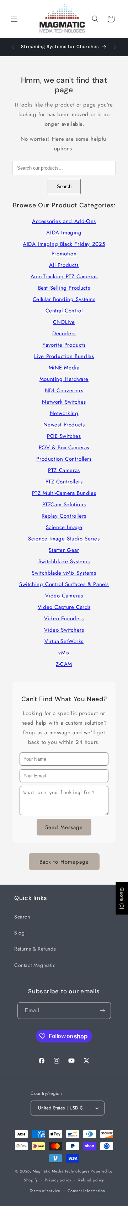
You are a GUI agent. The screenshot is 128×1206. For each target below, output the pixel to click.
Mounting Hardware (64, 379)
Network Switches (64, 402)
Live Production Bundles (64, 356)
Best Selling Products (64, 288)
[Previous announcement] (13, 47)
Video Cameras (64, 596)
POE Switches (64, 436)
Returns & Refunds (35, 948)
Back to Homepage (64, 862)
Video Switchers (64, 630)
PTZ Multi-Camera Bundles (64, 493)
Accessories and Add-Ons (64, 221)
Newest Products (64, 425)
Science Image (64, 527)
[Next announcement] (115, 47)
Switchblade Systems (64, 561)
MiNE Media (64, 368)
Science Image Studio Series (64, 539)
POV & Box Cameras (64, 447)
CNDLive (64, 322)
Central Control (64, 311)
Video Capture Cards (64, 607)
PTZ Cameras (64, 470)
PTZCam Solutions (64, 504)
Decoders (64, 333)
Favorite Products (63, 345)
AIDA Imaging (63, 233)
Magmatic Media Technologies (61, 1171)
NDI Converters (64, 390)
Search (64, 186)
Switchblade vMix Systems (64, 573)
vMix (63, 653)
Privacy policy (58, 1180)
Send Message (64, 827)
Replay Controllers (64, 516)
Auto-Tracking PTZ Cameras (64, 276)
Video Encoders (64, 618)
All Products (64, 265)
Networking (64, 413)
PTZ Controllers (64, 482)
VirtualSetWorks (64, 641)
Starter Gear (64, 550)
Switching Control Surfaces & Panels (64, 584)
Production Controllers (63, 459)
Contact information (86, 1191)
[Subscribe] (103, 1010)
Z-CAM (64, 664)
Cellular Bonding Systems (64, 299)
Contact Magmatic (35, 965)
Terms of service (45, 1191)
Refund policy (91, 1180)
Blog (19, 932)
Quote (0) (122, 898)
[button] (14, 19)
